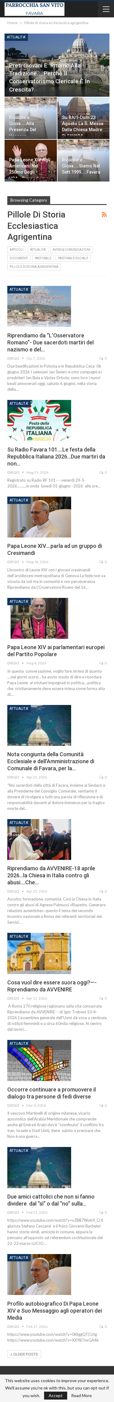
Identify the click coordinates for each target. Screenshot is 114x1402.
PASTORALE (43, 258)
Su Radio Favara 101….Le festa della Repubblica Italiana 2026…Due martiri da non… (56, 456)
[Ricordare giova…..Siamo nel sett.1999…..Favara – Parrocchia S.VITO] (83, 160)
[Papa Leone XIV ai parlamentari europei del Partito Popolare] (39, 618)
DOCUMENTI (19, 258)
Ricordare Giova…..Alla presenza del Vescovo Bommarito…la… (26, 130)
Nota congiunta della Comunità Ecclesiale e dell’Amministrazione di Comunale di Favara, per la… (50, 761)
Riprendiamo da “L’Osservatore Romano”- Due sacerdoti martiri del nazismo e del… (50, 342)
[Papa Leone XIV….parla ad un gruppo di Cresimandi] (39, 517)
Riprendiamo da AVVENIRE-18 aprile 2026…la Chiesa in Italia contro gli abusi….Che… (51, 875)
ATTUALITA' (16, 37)
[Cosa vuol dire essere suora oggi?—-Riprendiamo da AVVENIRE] (39, 953)
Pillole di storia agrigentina (34, 266)
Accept (56, 1395)
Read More (81, 1395)
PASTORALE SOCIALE (73, 258)
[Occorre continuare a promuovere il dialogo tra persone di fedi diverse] (39, 1060)
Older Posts (25, 1354)
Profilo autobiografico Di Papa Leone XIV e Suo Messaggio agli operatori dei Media (54, 1310)
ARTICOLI (16, 249)
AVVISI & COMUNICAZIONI (71, 249)
